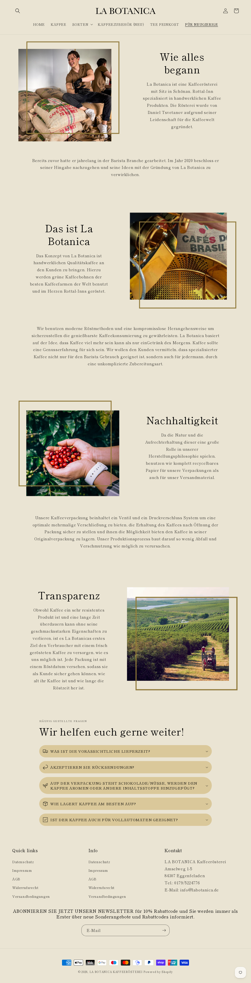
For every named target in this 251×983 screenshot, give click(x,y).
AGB (16, 878)
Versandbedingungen (31, 896)
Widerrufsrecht (25, 887)
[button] (17, 10)
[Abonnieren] (164, 930)
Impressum (22, 870)
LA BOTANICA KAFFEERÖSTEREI (116, 972)
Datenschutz (23, 861)
